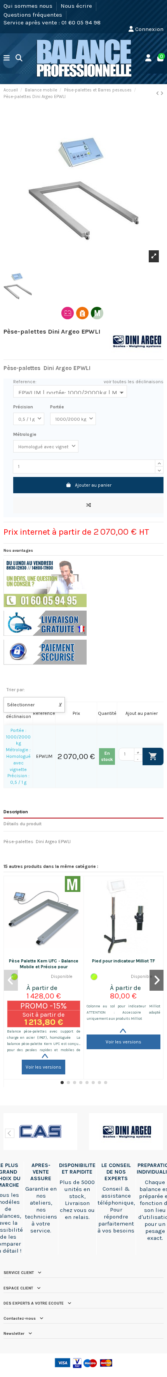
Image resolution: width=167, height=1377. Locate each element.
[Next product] (162, 93)
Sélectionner (34, 704)
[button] (62, 1082)
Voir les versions (43, 1067)
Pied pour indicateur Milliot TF (123, 961)
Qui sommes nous (28, 5)
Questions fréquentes (33, 14)
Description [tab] (15, 811)
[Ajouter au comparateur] (88, 505)
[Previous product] (158, 93)
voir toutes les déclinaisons (134, 381)
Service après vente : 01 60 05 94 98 (52, 22)
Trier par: (16, 689)
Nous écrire (77, 5)
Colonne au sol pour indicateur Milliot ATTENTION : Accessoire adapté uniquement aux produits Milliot (123, 1012)
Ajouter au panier (93, 485)
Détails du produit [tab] (22, 823)
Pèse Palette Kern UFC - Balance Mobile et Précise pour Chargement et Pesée (43, 966)
